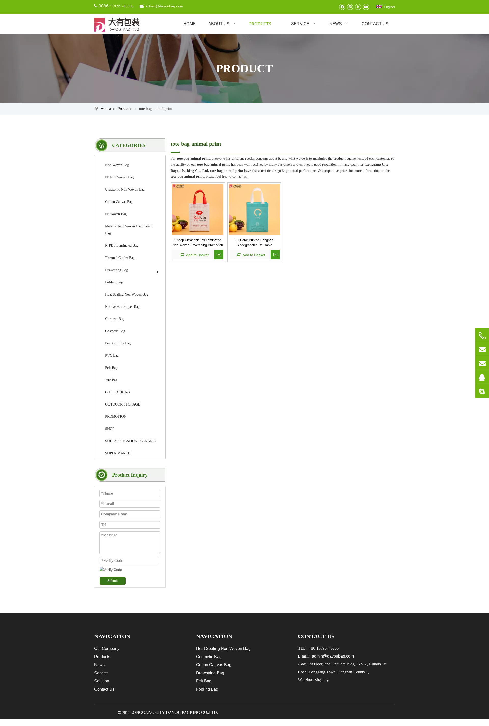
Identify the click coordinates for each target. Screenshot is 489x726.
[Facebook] (342, 7)
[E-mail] (482, 349)
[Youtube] (366, 7)
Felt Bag (203, 681)
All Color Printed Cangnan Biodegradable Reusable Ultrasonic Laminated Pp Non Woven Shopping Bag (254, 243)
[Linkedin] (350, 7)
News (99, 665)
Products (102, 656)
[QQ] (482, 377)
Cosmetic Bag (209, 656)
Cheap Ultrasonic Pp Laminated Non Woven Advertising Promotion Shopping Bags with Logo (197, 243)
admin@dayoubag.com (164, 6)
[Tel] (482, 335)
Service (101, 673)
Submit (112, 581)
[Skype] (482, 391)
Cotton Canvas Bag (214, 665)
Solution (101, 681)
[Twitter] (358, 7)
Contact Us (104, 689)
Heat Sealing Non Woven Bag (223, 648)
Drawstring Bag (210, 673)
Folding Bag (207, 689)
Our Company (106, 648)
